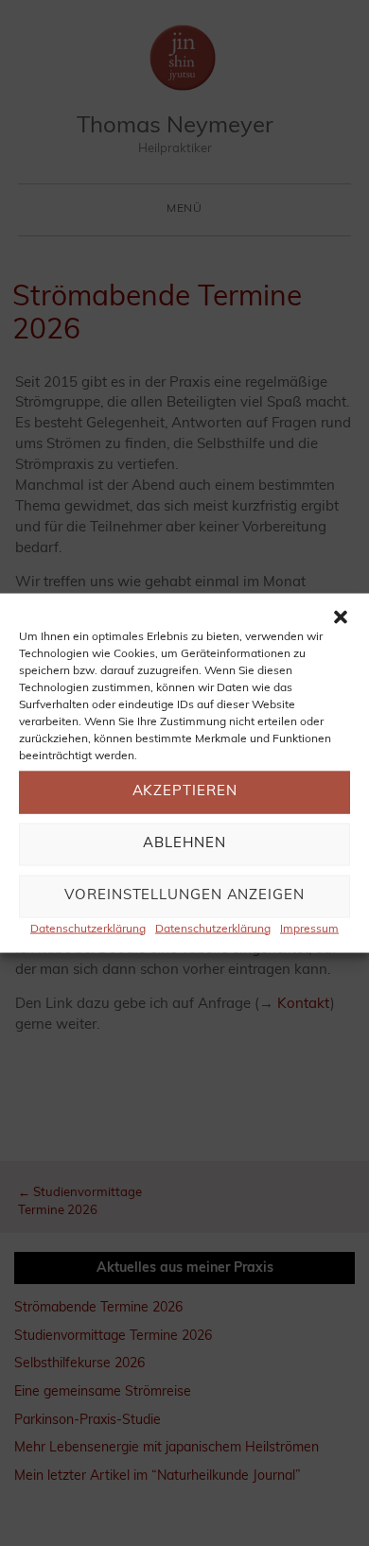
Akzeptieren (184, 792)
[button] (340, 616)
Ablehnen (184, 844)
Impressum (309, 928)
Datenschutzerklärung (88, 928)
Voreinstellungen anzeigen (184, 896)
